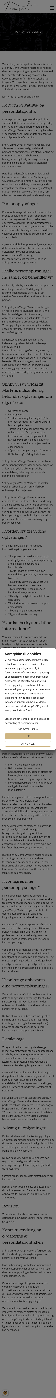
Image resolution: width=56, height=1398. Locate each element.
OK (28, 736)
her (36, 722)
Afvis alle (28, 743)
